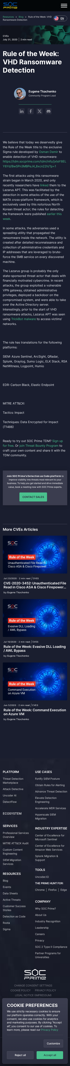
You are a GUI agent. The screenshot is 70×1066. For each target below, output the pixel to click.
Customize (53, 1043)
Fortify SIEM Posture (47, 778)
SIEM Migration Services (12, 861)
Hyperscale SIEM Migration (45, 816)
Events (7, 887)
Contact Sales (33, 496)
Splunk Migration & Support (46, 858)
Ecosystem (12, 813)
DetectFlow (10, 801)
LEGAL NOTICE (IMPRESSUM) (33, 995)
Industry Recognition (47, 921)
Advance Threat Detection (51, 791)
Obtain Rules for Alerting (50, 785)
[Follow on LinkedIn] (22, 111)
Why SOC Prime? (45, 908)
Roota (6, 922)
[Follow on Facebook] (31, 111)
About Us (40, 914)
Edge (63, 889)
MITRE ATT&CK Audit (16, 843)
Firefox (52, 889)
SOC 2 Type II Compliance (51, 946)
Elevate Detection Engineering (46, 799)
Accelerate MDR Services (50, 808)
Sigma (6, 929)
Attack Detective (13, 789)
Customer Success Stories (14, 908)
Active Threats (12, 899)
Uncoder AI (9, 795)
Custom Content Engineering (13, 851)
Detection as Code (14, 916)
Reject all (20, 1055)
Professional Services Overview (16, 834)
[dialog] (35, 1031)
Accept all (50, 1055)
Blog (21, 16)
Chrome (40, 889)
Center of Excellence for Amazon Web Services (49, 847)
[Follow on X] (40, 111)
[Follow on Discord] (49, 111)
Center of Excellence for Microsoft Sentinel (49, 837)
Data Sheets (10, 893)
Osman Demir (48, 152)
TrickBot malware (23, 319)
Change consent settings (33, 985)
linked (44, 185)
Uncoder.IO (42, 876)
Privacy (39, 940)
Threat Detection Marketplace (13, 780)
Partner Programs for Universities (48, 955)
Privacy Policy (49, 1029)
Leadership (42, 927)
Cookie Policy (20, 990)
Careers (40, 934)
